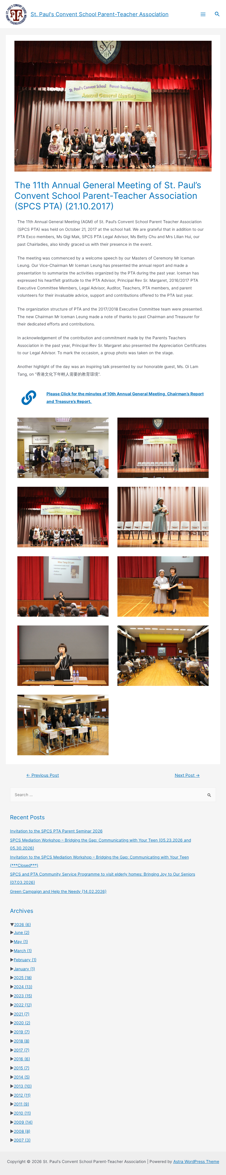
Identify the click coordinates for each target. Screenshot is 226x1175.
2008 (22, 1131)
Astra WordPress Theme (196, 1161)
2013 (23, 1086)
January (24, 969)
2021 (21, 1014)
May (21, 941)
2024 (23, 986)
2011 (21, 1104)
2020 (22, 1022)
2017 (21, 1050)
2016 (22, 1059)
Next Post (187, 775)
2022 (23, 1005)
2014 (22, 1077)
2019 (22, 1032)
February (25, 959)
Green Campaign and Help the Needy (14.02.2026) (58, 891)
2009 (23, 1122)
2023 (23, 995)
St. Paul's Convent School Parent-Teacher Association (100, 14)
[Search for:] (113, 794)
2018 (21, 1041)
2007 (22, 1140)
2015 (21, 1068)
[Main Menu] (203, 14)
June (21, 932)
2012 (22, 1095)
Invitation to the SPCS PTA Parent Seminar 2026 (56, 831)
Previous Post (42, 775)
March (23, 950)
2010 (22, 1113)
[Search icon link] (217, 14)
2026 (22, 924)
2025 (23, 977)
